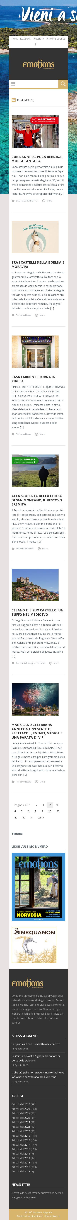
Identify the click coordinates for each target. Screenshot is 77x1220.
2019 (27, 1135)
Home (15, 38)
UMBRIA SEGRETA (25, 548)
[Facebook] (35, 44)
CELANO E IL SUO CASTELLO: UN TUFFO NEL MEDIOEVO (37, 612)
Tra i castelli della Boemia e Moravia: (37, 264)
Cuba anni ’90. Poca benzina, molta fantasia (36, 159)
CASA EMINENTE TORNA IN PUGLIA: (33, 379)
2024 (27, 1113)
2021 (27, 1126)
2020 (27, 1131)
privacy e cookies (56, 38)
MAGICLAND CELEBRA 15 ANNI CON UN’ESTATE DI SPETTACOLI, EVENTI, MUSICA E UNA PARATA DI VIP (36, 731)
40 (15, 817)
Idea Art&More (52, 1216)
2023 (27, 1117)
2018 (27, 1140)
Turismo (41, 663)
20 (49, 811)
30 (58, 811)
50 (24, 817)
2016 (27, 1149)
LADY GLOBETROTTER (27, 200)
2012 (27, 1167)
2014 (27, 1158)
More (49, 200)
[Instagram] (41, 44)
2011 (27, 1171)
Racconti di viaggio (25, 663)
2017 (27, 1144)
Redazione (25, 38)
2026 (27, 1104)
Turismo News (23, 315)
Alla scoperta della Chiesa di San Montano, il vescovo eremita (36, 500)
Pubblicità (38, 38)
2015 (27, 1153)
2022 (27, 1122)
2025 (27, 1108)
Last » (40, 817)
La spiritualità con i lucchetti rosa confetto (36, 1044)
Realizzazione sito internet (30, 1216)
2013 (27, 1162)
